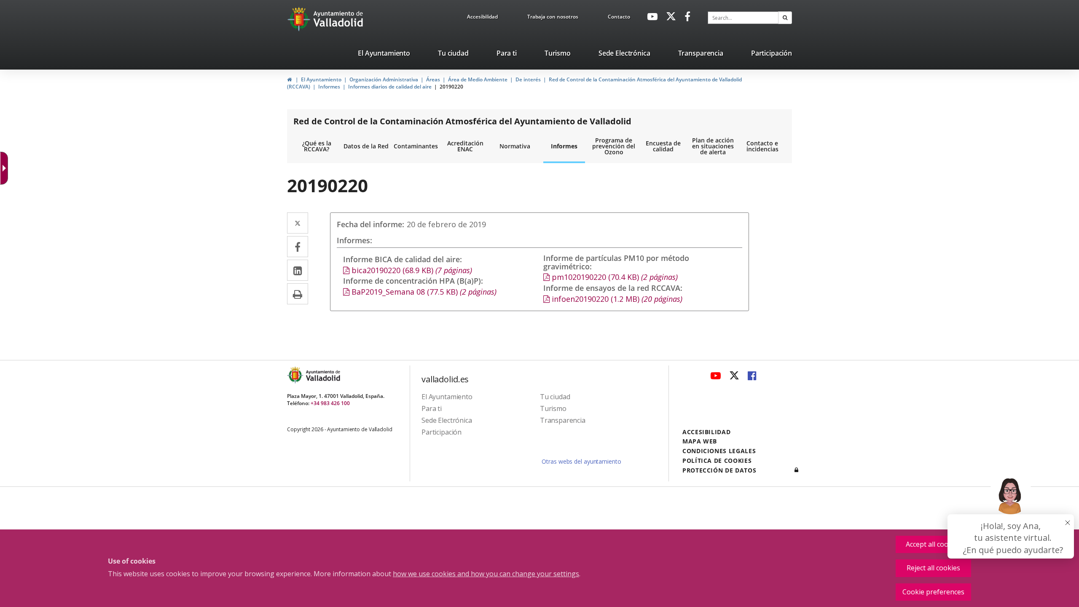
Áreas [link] (433, 79)
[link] (482, 18)
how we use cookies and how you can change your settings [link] (486, 573)
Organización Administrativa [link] (383, 79)
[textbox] (743, 17)
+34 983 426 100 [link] (330, 403)
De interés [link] (528, 79)
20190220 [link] (451, 86)
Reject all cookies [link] (933, 567)
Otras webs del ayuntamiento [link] (581, 461)
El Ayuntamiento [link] (321, 79)
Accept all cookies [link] (933, 544)
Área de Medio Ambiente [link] (477, 79)
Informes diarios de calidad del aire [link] (390, 86)
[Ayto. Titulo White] (338, 19)
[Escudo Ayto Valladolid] (296, 375)
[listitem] (384, 54)
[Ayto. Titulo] (322, 375)
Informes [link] (329, 86)
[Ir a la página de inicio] (300, 19)
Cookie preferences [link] (933, 591)
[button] (785, 17)
